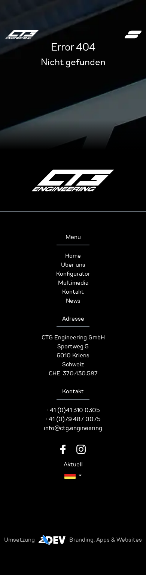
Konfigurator (73, 274)
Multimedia (73, 283)
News (73, 301)
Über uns (73, 265)
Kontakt (73, 292)
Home (73, 256)
